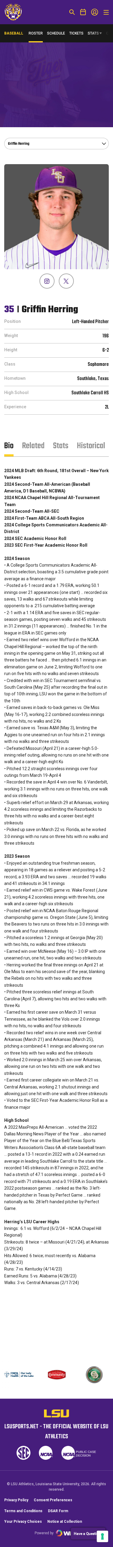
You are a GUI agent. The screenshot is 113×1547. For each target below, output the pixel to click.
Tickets (76, 33)
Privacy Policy (16, 1500)
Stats (93, 33)
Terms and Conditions (23, 1511)
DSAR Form (58, 1511)
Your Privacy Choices (23, 1521)
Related (33, 445)
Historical (91, 445)
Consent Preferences (53, 1500)
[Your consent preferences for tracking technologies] (102, 1536)
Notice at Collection (64, 1521)
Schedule (56, 33)
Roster (36, 33)
